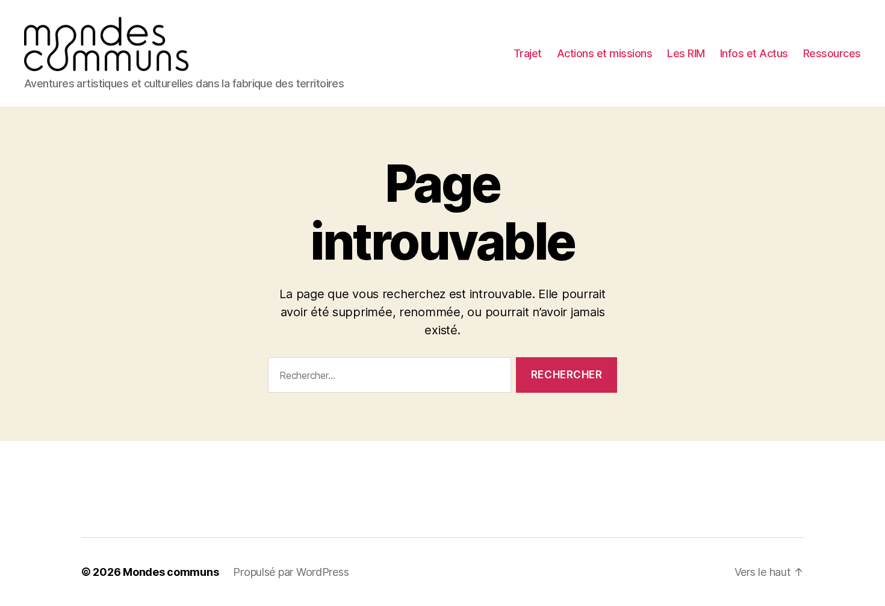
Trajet (528, 53)
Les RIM (686, 53)
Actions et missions (605, 53)
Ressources (832, 53)
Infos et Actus (754, 53)
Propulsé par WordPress (291, 572)
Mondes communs (171, 572)
